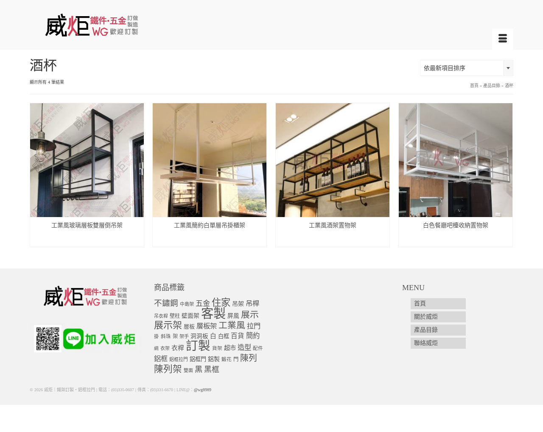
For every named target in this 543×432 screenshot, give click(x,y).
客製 (213, 313)
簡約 (253, 336)
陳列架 (168, 369)
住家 (221, 302)
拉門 (253, 326)
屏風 (233, 316)
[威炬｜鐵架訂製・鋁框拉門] (106, 24)
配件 (258, 348)
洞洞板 (199, 336)
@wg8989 (202, 389)
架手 (184, 336)
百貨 (237, 335)
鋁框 (161, 359)
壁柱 (175, 316)
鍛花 (226, 359)
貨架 (217, 348)
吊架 (238, 303)
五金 (203, 303)
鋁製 (214, 359)
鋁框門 (198, 359)
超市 (230, 347)
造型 (244, 348)
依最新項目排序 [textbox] (444, 68)
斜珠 (166, 336)
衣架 (165, 348)
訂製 (198, 346)
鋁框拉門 (178, 359)
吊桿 (252, 303)
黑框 (211, 369)
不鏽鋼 (166, 303)
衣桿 (177, 347)
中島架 (187, 304)
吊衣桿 (161, 316)
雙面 (188, 370)
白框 (223, 336)
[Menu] (502, 39)
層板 (189, 327)
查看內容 (87, 240)
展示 (250, 315)
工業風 (231, 325)
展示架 (168, 325)
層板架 (206, 326)
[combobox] (466, 68)
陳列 (248, 358)
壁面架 (190, 316)
